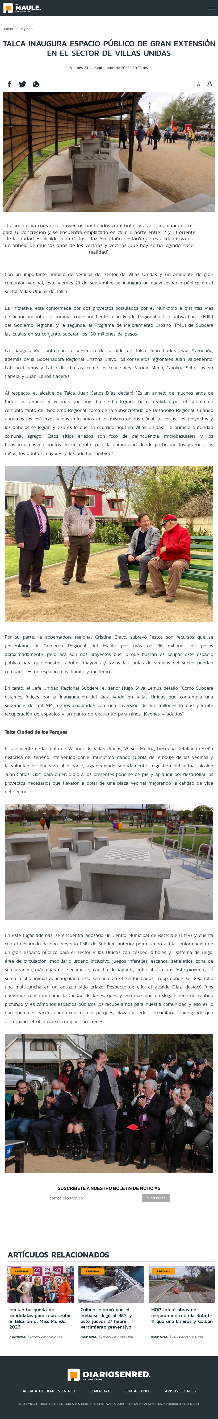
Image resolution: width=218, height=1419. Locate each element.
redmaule (18, 1336)
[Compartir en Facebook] (9, 86)
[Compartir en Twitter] (23, 86)
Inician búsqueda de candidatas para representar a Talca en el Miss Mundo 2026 (40, 1318)
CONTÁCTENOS (137, 1391)
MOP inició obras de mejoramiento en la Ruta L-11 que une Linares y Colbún (182, 1315)
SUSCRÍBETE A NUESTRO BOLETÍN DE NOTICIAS (109, 1188)
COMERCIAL (100, 1391)
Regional (27, 29)
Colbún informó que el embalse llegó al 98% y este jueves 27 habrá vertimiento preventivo (106, 1318)
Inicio (8, 29)
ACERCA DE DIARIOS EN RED (49, 1391)
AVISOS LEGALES (180, 1391)
